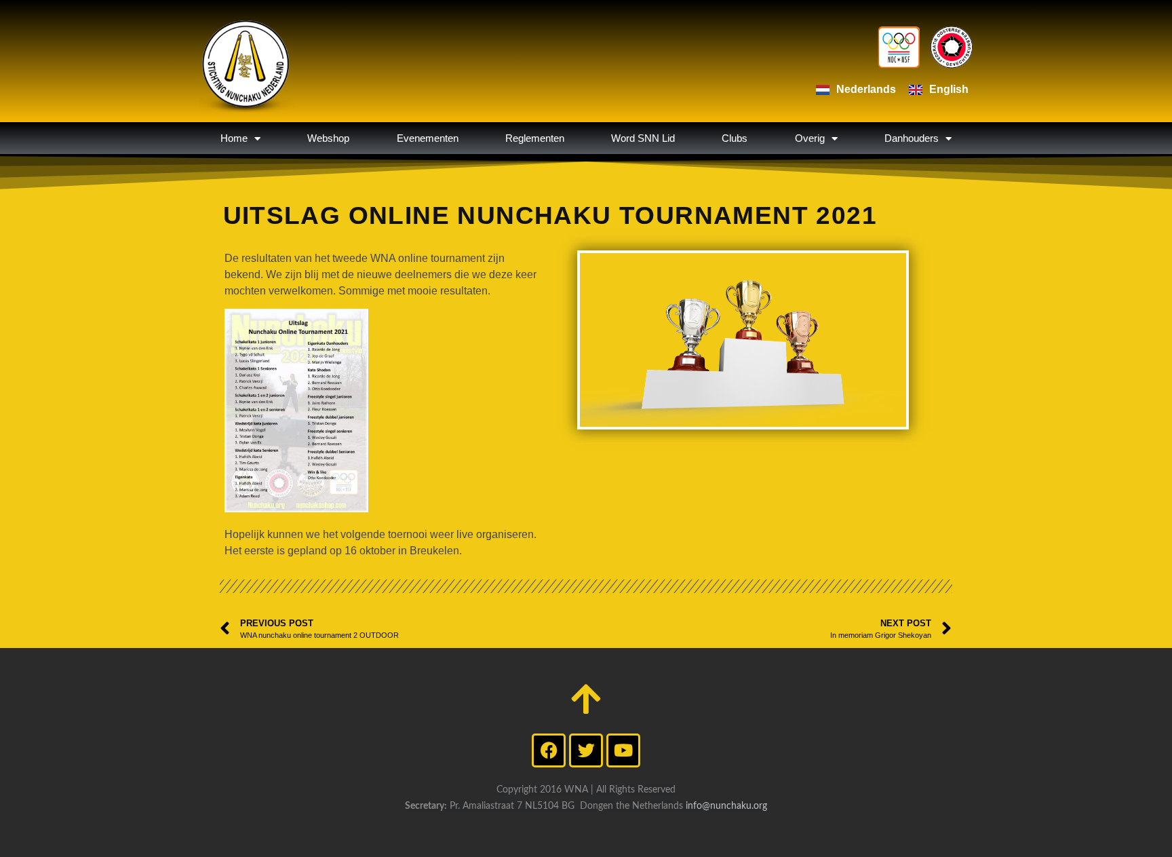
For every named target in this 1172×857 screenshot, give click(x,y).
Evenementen (427, 138)
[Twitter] (586, 750)
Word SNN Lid (643, 138)
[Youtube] (623, 750)
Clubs (734, 138)
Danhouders (911, 138)
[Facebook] (549, 750)
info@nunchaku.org (726, 806)
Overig (810, 138)
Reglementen (534, 138)
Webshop (328, 138)
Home (234, 138)
